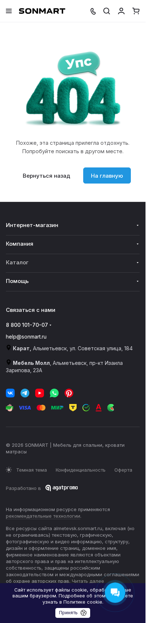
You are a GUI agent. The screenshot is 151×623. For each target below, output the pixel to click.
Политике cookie (82, 602)
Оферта (123, 470)
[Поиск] (106, 11)
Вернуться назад (46, 175)
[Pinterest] (69, 393)
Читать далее (88, 581)
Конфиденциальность (81, 470)
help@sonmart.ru (26, 336)
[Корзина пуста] (136, 11)
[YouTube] (39, 393)
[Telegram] (25, 393)
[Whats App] (54, 393)
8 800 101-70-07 (27, 325)
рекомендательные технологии (43, 516)
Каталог (17, 262)
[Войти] (121, 11)
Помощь (17, 280)
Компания (19, 243)
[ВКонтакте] (10, 393)
